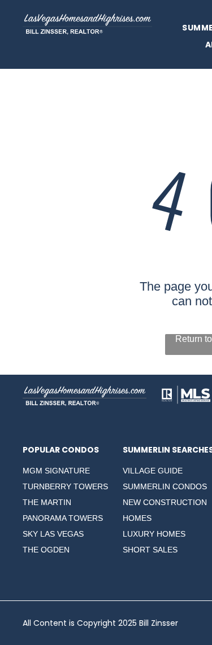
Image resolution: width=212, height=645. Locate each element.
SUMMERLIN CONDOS (165, 486)
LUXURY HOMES (154, 533)
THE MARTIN (47, 502)
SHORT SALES (150, 549)
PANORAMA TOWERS (63, 518)
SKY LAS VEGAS (53, 533)
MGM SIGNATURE (56, 470)
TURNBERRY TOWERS (65, 486)
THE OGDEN (46, 549)
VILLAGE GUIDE (153, 470)
